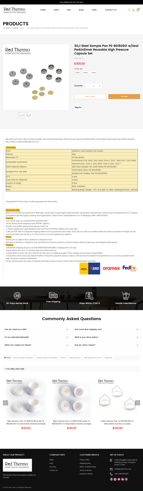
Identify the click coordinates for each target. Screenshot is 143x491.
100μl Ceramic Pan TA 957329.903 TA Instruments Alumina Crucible (117, 422)
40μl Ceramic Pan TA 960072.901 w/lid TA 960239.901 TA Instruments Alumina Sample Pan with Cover (71, 422)
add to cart (90, 96)
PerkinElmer (108, 358)
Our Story (52, 467)
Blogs (51, 460)
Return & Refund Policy (88, 467)
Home (42, 10)
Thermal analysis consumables (46, 358)
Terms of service (86, 470)
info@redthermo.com (30, 142)
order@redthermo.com (122, 469)
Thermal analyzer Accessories (23, 358)
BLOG (81, 10)
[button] (137, 402)
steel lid (63, 358)
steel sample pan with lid (92, 358)
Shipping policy (85, 463)
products (15, 28)
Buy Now (124, 96)
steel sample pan (75, 358)
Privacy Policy (85, 460)
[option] (36, 77)
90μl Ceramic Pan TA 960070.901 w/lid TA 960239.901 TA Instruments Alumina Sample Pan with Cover (25, 422)
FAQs (94, 10)
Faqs (51, 463)
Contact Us (110, 10)
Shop (56, 10)
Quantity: (78, 85)
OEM (69, 10)
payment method (86, 474)
